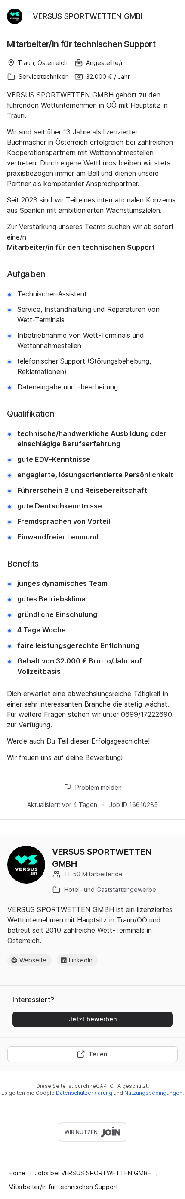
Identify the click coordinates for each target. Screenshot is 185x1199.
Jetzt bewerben (93, 1019)
